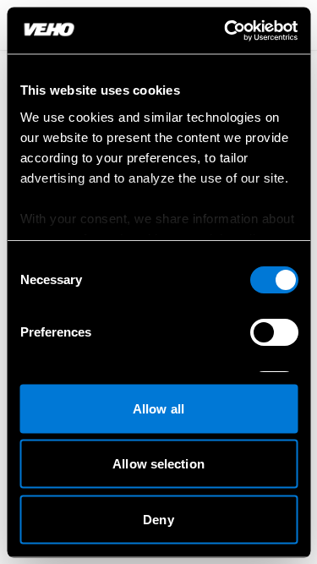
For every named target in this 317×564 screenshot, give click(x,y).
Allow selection (158, 464)
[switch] (273, 332)
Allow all (158, 408)
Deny (158, 519)
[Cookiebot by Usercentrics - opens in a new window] (226, 30)
